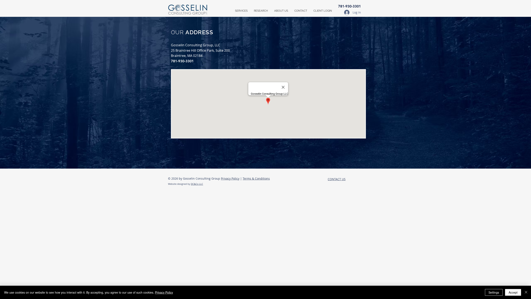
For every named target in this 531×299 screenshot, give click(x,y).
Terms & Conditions (256, 178)
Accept (513, 292)
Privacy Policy (230, 178)
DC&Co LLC (197, 183)
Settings (493, 292)
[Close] (526, 292)
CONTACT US (337, 179)
